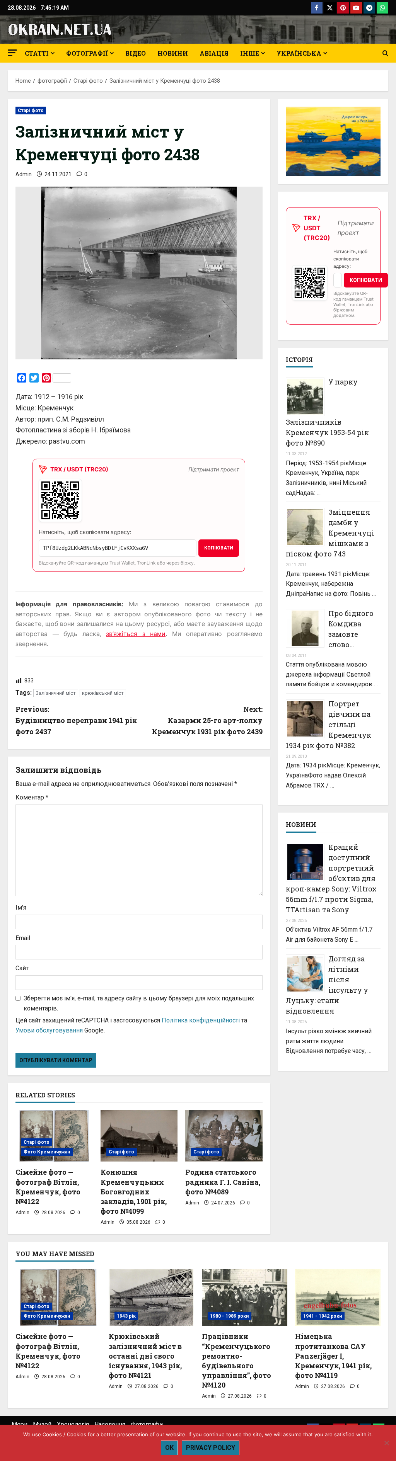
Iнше (249, 53)
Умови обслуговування (49, 1030)
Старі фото (31, 110)
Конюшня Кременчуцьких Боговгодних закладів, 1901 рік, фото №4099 (134, 1191)
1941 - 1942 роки (322, 1316)
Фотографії (87, 53)
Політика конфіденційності (201, 1020)
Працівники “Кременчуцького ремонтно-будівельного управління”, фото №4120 (236, 1361)
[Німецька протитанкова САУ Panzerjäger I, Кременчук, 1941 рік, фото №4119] (338, 1297)
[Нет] (386, 1443)
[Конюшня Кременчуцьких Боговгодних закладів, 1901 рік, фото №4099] (139, 1136)
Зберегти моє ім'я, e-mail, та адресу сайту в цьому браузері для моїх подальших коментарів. (139, 1003)
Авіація (214, 53)
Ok (169, 1447)
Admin (23, 174)
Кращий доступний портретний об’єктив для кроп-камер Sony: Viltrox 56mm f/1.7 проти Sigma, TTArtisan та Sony (331, 878)
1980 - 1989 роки (229, 1316)
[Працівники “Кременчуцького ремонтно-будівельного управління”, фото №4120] (244, 1297)
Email (22, 938)
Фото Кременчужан (47, 1152)
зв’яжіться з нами (136, 634)
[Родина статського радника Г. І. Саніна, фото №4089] (224, 1136)
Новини (172, 53)
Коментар (31, 797)
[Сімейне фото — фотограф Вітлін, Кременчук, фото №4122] (54, 1136)
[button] (12, 52)
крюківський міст (103, 693)
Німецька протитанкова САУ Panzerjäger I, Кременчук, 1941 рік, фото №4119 (333, 1356)
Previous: (76, 720)
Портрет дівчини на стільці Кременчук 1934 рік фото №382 (328, 724)
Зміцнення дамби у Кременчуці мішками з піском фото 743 (330, 532)
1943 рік (126, 1316)
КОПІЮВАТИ (218, 548)
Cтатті (37, 53)
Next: (207, 720)
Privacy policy (210, 1447)
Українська (299, 53)
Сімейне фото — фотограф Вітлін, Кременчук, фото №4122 (47, 1186)
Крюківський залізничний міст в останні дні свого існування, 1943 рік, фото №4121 (145, 1356)
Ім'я (20, 907)
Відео (135, 53)
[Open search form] (385, 53)
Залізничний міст (56, 693)
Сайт (22, 968)
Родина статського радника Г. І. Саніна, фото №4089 (222, 1181)
